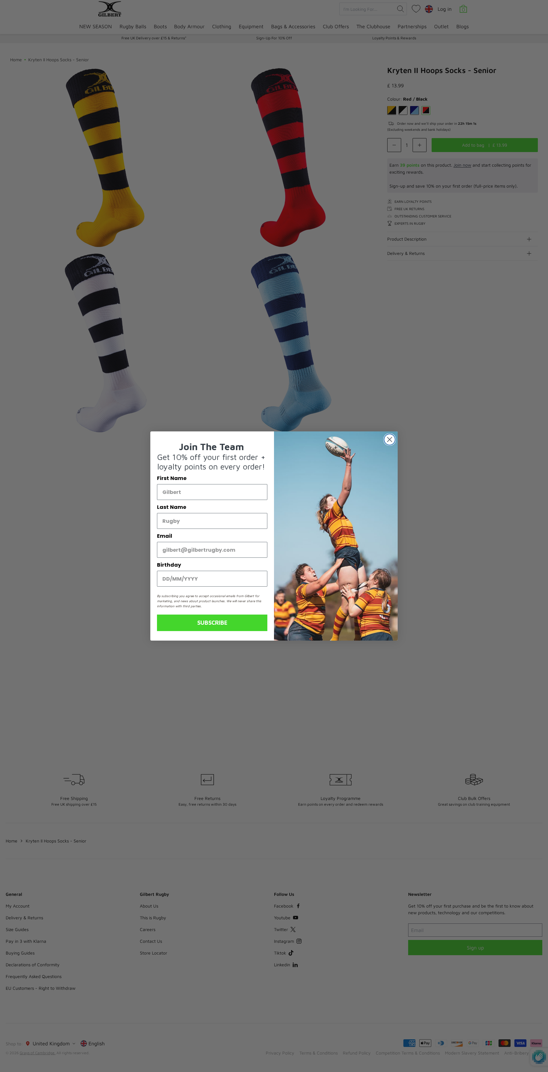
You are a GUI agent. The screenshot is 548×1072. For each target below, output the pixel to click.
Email (164, 536)
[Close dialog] (389, 439)
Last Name (171, 507)
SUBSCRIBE (212, 622)
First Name (171, 478)
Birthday (169, 565)
